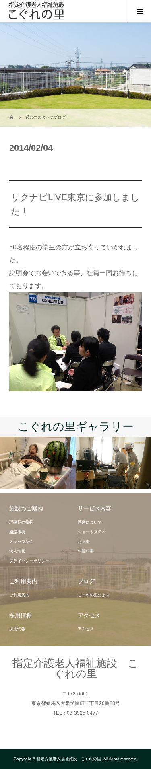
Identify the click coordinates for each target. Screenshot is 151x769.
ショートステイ (92, 532)
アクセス (86, 629)
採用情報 (17, 629)
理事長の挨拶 (21, 522)
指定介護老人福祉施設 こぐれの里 (75, 668)
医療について (90, 522)
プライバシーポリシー (29, 561)
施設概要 (17, 532)
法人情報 (17, 551)
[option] (38, 463)
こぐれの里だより (94, 595)
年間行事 (86, 551)
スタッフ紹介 (21, 541)
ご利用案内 (19, 595)
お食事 (84, 541)
